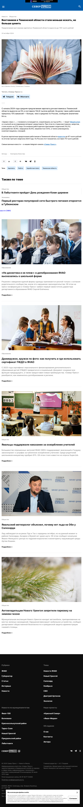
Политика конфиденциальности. (13, 780)
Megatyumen (75, 122)
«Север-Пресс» (50, 144)
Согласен (73, 798)
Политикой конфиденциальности (53, 801)
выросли (61, 136)
